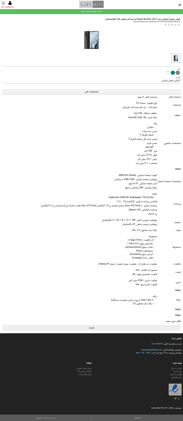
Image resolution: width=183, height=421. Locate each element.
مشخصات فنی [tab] (91, 91)
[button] (10, 3)
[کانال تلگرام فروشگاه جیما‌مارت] (175, 399)
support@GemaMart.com (151, 349)
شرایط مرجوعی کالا (84, 371)
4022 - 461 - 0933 (143, 352)
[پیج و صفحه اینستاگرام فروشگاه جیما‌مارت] (178, 399)
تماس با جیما (177, 368)
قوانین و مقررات (176, 374)
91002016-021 (157, 343)
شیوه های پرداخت (84, 374)
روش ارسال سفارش (84, 368)
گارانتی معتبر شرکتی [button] (171, 80)
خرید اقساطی (176, 377)
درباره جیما (177, 371)
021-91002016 (7, 7)
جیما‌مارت (178, 408)
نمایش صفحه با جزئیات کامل (91, 11)
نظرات (91, 328)
